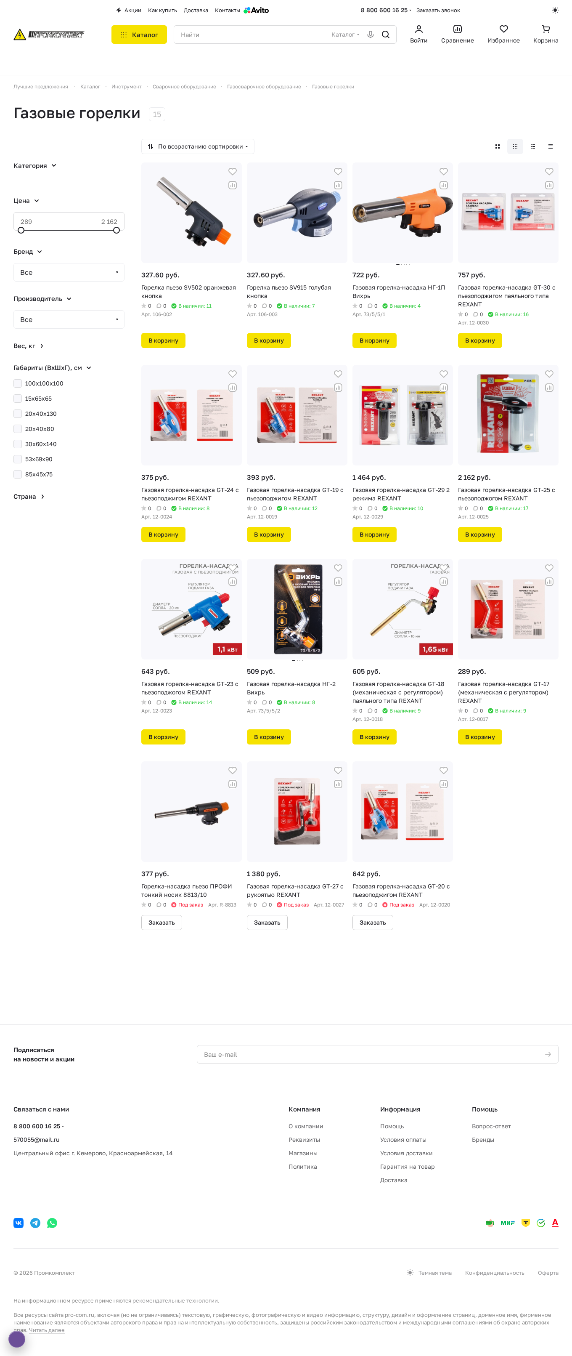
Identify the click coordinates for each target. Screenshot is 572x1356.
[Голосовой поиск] (370, 34)
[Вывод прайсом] (551, 146)
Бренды (483, 1139)
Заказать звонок (438, 10)
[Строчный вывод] (533, 146)
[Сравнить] (232, 185)
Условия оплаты (403, 1139)
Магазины (303, 1153)
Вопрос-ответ (491, 1126)
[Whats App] (52, 1223)
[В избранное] (232, 172)
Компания (304, 1109)
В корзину (163, 340)
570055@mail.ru (36, 1139)
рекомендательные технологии (175, 1300)
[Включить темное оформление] (555, 10)
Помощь (392, 1126)
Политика (303, 1166)
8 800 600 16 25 (384, 9)
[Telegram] (35, 1223)
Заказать (161, 922)
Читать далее (47, 1330)
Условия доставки (406, 1153)
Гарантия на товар (407, 1166)
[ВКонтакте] (18, 1223)
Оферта (548, 1272)
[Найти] (386, 34)
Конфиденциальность (494, 1272)
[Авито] (256, 10)
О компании (306, 1126)
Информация (400, 1109)
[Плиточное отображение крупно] (498, 146)
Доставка (394, 1179)
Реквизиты (304, 1139)
